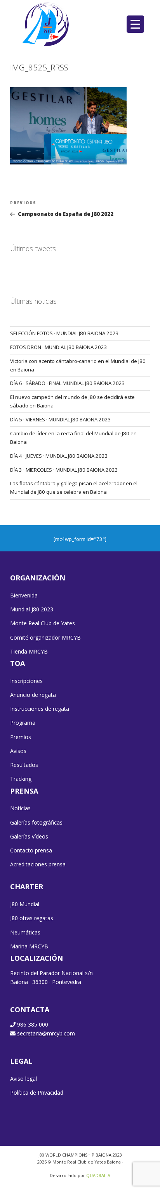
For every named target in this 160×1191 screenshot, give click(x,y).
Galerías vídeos (29, 836)
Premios (20, 737)
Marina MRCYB (29, 946)
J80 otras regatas (31, 918)
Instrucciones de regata (39, 708)
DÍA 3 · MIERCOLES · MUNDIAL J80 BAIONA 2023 (64, 469)
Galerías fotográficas (36, 822)
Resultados (24, 764)
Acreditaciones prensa (38, 864)
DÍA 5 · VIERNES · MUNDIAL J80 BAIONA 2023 (60, 419)
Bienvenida (24, 595)
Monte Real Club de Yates (42, 623)
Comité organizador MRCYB (45, 637)
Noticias (20, 808)
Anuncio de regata (33, 694)
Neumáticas (25, 932)
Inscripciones (26, 680)
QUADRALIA (98, 1175)
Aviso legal (23, 1078)
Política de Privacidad (36, 1092)
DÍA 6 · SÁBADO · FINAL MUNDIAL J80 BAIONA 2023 (67, 383)
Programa (22, 722)
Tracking (20, 778)
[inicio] (46, 24)
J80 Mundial (24, 904)
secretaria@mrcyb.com (46, 1033)
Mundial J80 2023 (31, 609)
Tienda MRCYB (29, 651)
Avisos (18, 751)
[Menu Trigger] (135, 24)
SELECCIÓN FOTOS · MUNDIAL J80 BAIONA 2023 (64, 333)
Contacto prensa (31, 850)
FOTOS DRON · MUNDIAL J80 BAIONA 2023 (58, 347)
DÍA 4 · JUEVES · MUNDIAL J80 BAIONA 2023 (59, 455)
